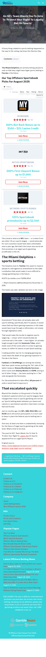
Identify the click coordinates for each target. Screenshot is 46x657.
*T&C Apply (23, 131)
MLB (21, 458)
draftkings (29, 456)
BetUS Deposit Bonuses (13, 538)
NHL (35, 458)
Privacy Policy (9, 516)
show (15, 59)
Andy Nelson (30, 28)
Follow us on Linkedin (12, 486)
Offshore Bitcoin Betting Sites (15, 541)
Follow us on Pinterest (12, 489)
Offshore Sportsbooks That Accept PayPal (20, 546)
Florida (6, 458)
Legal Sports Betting (12, 456)
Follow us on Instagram (12, 492)
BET (24, 456)
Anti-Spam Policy (10, 521)
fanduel (37, 456)
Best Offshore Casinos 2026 (14, 506)
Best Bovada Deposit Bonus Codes (17, 544)
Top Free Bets (9, 533)
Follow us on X (9, 481)
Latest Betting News (11, 504)
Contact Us (7, 478)
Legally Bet (24, 436)
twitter (23, 460)
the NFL (18, 460)
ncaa (29, 458)
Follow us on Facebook (12, 484)
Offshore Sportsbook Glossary (15, 549)
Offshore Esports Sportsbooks (15, 536)
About (5, 501)
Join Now (23, 135)
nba (25, 458)
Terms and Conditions (12, 518)
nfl (32, 458)
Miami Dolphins (14, 458)
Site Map (7, 524)
